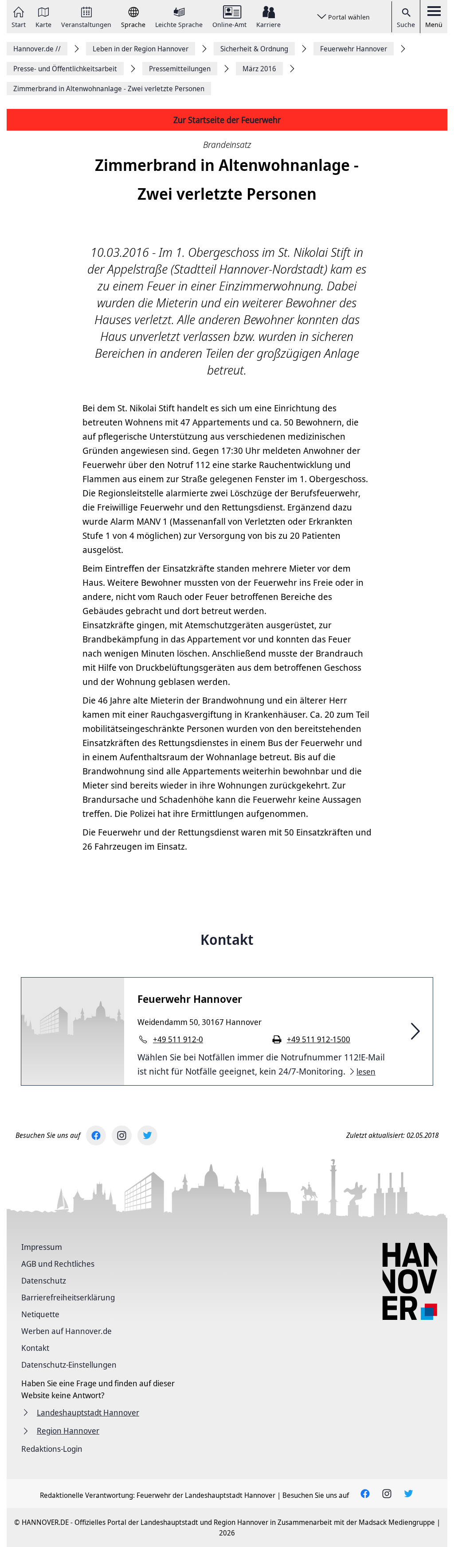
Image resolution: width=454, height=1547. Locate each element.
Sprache (133, 24)
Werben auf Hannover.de (66, 1331)
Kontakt (35, 1348)
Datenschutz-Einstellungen (69, 1365)
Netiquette (40, 1314)
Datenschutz (43, 1280)
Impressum (41, 1247)
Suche (406, 24)
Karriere (268, 24)
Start (19, 24)
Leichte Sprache (179, 24)
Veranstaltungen (86, 24)
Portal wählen (349, 16)
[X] (147, 1135)
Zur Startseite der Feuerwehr (227, 120)
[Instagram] (122, 1135)
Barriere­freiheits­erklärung (68, 1297)
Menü (433, 24)
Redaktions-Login (51, 1449)
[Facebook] (96, 1135)
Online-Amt (229, 24)
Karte (43, 24)
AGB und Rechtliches (57, 1264)
